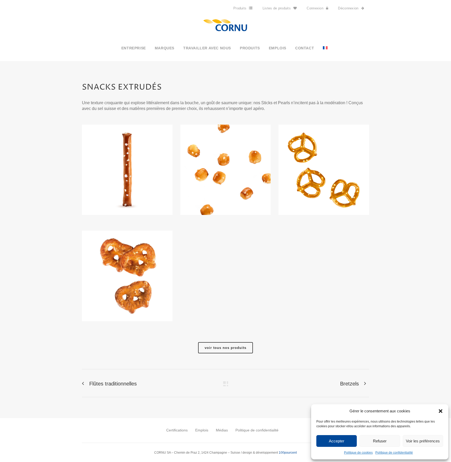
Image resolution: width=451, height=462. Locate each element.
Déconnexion (348, 8)
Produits (239, 8)
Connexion (315, 8)
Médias (222, 430)
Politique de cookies (358, 452)
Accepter (336, 441)
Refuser (380, 441)
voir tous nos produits (225, 348)
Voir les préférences (423, 441)
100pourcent (288, 452)
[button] (440, 411)
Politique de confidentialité (394, 452)
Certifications (177, 430)
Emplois (201, 430)
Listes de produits (277, 8)
